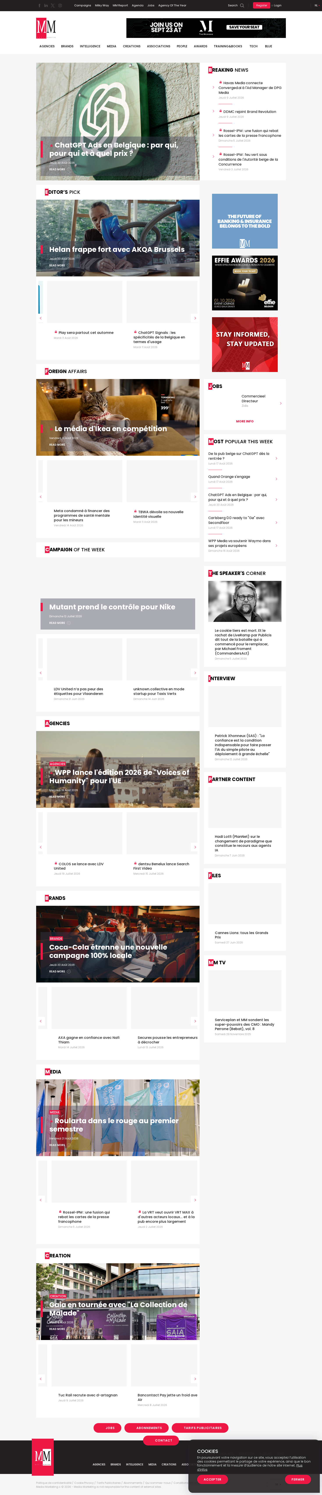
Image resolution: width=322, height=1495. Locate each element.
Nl (316, 5)
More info (245, 421)
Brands (67, 46)
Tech (253, 46)
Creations (131, 46)
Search (233, 5)
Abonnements (149, 1428)
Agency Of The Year (172, 5)
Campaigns (82, 5)
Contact (163, 1440)
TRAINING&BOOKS (228, 46)
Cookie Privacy (84, 1483)
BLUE (268, 46)
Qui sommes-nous (158, 1483)
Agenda (137, 5)
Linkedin (46, 5)
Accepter (212, 1479)
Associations (158, 46)
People (182, 46)
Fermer (298, 1479)
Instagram (60, 5)
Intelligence (90, 46)
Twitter (52, 5)
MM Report (120, 5)
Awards (200, 46)
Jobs (150, 5)
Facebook (39, 5)
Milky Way (102, 5)
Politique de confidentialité (53, 1483)
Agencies (47, 46)
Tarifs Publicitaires (203, 1428)
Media (111, 46)
